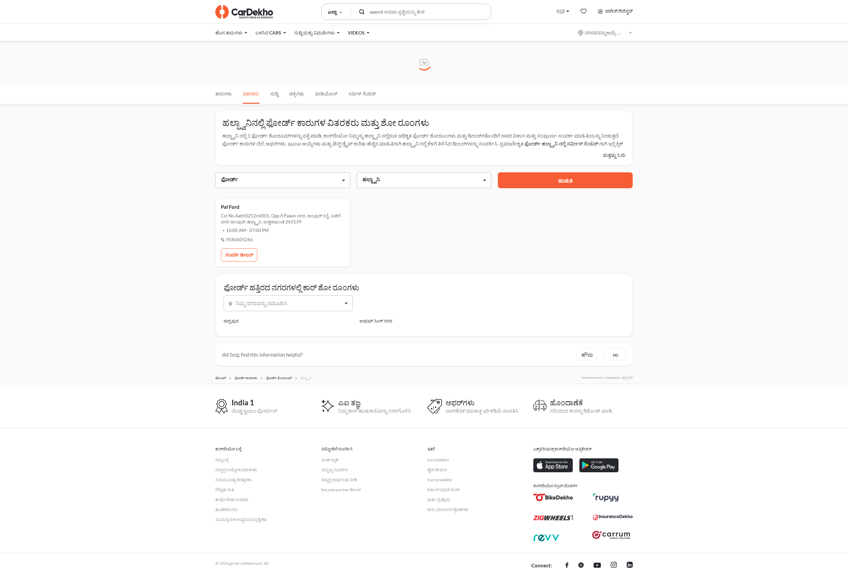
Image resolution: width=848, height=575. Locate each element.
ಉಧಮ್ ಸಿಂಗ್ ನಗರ (375, 320)
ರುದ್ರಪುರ (231, 320)
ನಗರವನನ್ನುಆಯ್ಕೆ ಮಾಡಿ (605, 32)
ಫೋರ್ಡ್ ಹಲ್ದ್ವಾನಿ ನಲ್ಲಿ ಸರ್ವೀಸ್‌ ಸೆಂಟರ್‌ (561, 143)
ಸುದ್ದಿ (274, 93)
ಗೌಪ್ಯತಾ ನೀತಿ (224, 489)
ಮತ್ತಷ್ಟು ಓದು (614, 155)
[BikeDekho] (553, 497)
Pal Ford (230, 207)
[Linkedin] (630, 565)
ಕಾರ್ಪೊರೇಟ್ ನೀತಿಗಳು (231, 499)
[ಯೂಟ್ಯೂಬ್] (597, 565)
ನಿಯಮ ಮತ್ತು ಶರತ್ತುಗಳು (233, 479)
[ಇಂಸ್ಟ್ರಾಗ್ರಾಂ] (614, 565)
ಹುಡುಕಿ (565, 180)
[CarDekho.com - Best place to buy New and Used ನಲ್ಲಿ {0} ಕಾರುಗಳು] (244, 12)
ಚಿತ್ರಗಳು (296, 93)
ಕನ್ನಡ (560, 10)
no (615, 355)
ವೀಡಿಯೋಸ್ (326, 93)
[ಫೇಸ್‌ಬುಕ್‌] (566, 565)
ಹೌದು (587, 355)
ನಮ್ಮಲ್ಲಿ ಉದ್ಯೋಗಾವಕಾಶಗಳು (236, 469)
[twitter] (581, 565)
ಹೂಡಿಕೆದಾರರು (226, 509)
